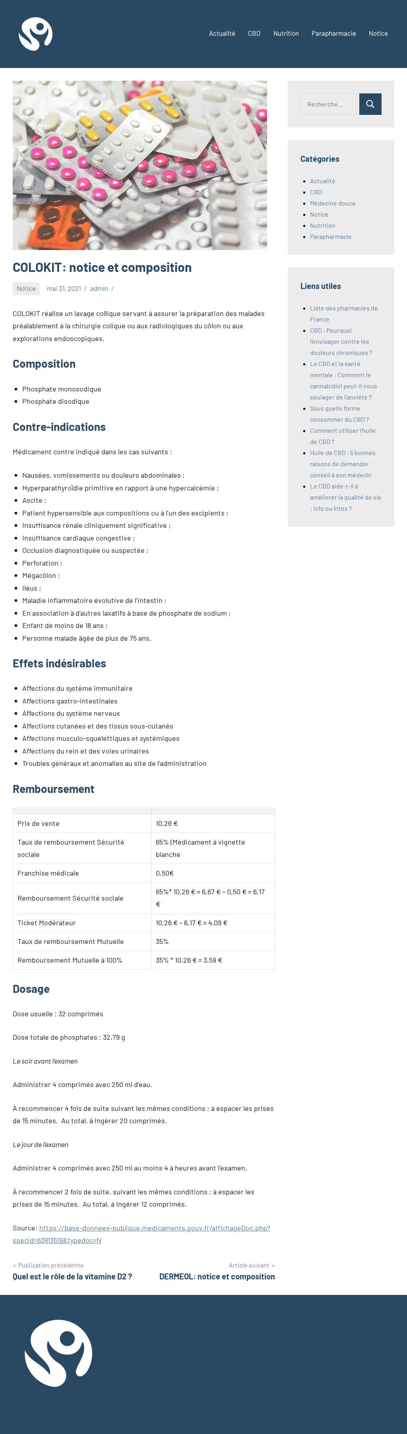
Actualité (222, 33)
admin (99, 288)
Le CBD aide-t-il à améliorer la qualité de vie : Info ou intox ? (346, 497)
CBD (254, 33)
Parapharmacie (334, 33)
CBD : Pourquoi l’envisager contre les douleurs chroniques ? (341, 341)
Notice (378, 33)
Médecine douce (333, 203)
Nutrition (286, 33)
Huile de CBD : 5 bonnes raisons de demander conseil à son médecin (343, 464)
